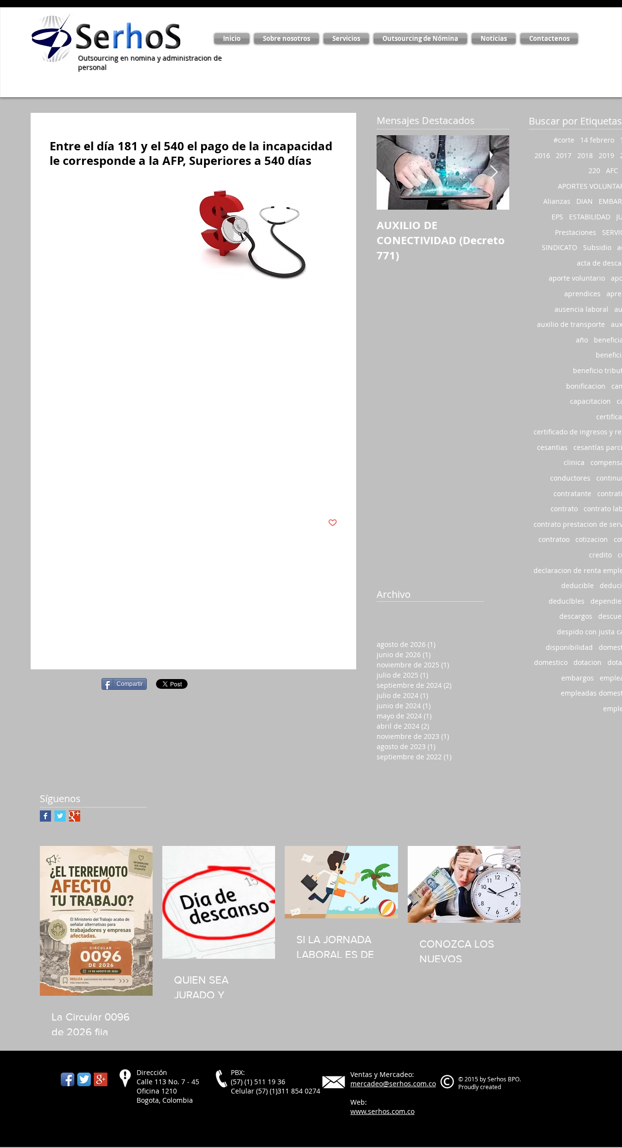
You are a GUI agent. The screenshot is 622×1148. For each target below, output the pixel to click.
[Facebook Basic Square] (45, 816)
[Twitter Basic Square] (60, 816)
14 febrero (597, 139)
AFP (193, 463)
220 (594, 170)
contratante (572, 493)
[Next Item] (493, 172)
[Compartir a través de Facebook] (54, 493)
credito (600, 554)
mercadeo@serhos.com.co (393, 1083)
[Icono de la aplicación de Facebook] (67, 1079)
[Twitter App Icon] (84, 1079)
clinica (574, 462)
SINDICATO (559, 247)
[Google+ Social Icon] (100, 1079)
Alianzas (556, 201)
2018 (585, 155)
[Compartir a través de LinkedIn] (101, 493)
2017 (563, 155)
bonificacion (585, 386)
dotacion (587, 662)
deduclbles (567, 601)
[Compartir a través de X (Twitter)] (78, 493)
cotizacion (591, 539)
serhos (60, 463)
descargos (575, 616)
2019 (606, 155)
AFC (612, 170)
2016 (542, 155)
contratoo (554, 539)
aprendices (582, 293)
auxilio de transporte (571, 324)
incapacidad (97, 463)
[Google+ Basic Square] (74, 816)
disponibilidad (569, 647)
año (582, 339)
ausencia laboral (581, 309)
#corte (563, 139)
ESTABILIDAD (589, 216)
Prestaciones (161, 463)
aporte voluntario (577, 278)
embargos (577, 677)
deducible (577, 585)
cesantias (552, 447)
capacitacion (590, 401)
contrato (564, 508)
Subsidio (597, 247)
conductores (570, 478)
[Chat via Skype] (45, 1079)
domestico (551, 662)
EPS (129, 463)
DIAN (584, 201)
